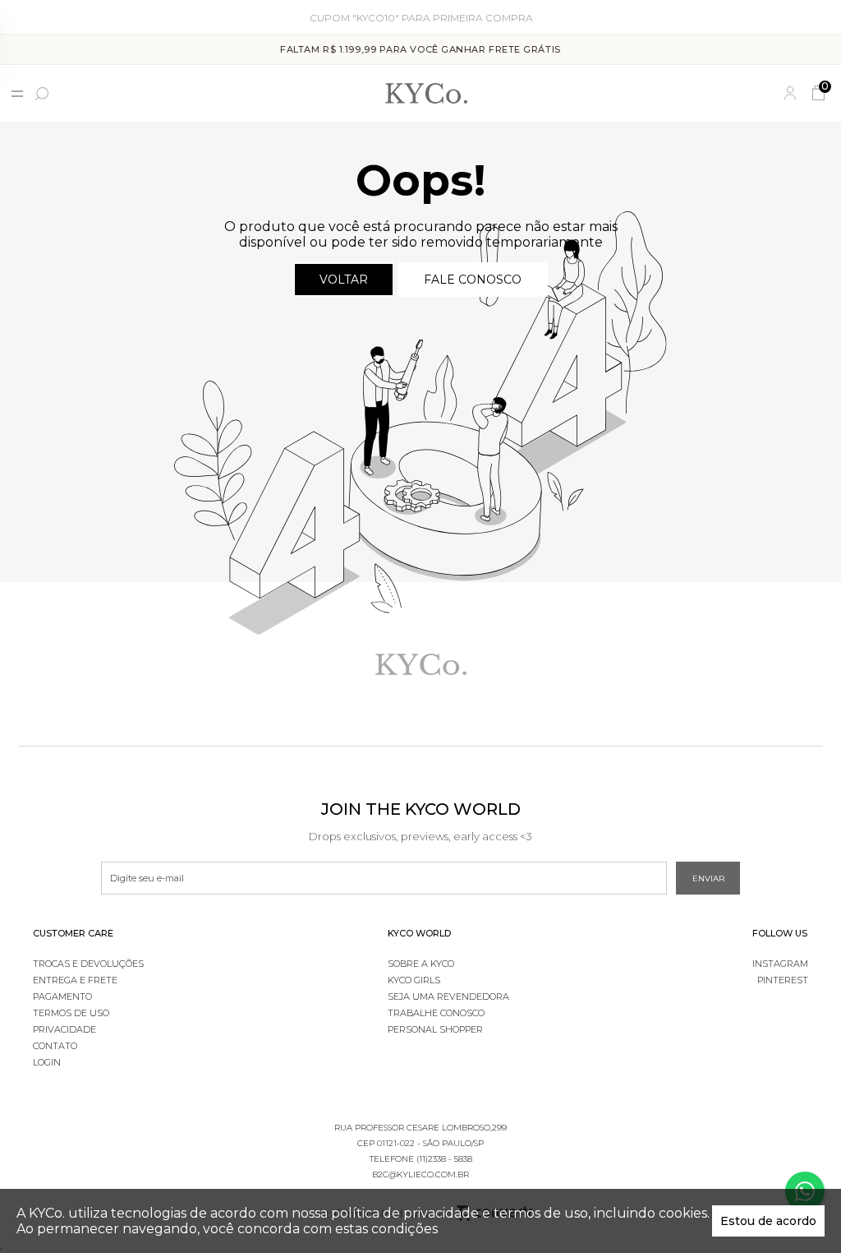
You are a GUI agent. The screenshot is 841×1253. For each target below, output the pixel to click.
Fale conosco (473, 279)
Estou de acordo (768, 1221)
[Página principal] (426, 93)
